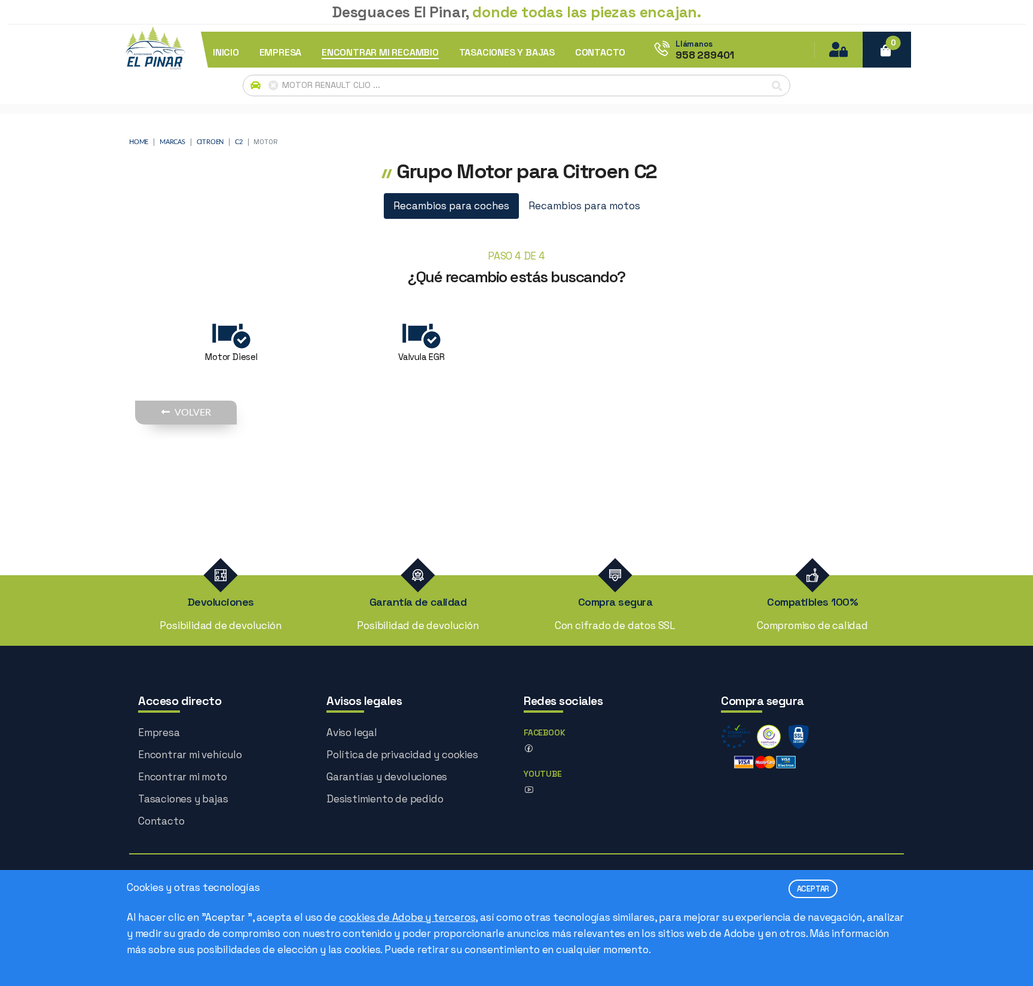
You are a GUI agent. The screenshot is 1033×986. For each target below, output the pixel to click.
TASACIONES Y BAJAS (507, 52)
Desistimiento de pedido (384, 798)
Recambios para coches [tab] (451, 205)
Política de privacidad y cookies (402, 754)
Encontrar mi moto (182, 776)
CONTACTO (600, 52)
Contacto (161, 821)
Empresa (159, 732)
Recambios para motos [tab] (584, 205)
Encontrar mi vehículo (190, 754)
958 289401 (705, 55)
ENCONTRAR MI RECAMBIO (380, 52)
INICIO (226, 52)
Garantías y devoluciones (386, 776)
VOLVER (193, 412)
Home (138, 142)
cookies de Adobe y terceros (407, 917)
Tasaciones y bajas (183, 798)
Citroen (210, 142)
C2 (239, 142)
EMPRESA (280, 52)
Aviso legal (351, 732)
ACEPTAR (813, 889)
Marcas (172, 142)
